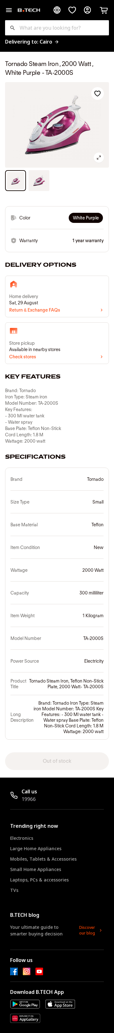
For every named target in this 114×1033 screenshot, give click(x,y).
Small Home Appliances (35, 869)
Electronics (21, 838)
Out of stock (57, 761)
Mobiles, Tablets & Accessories (43, 859)
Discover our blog (87, 930)
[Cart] (104, 10)
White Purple (86, 217)
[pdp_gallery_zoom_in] (99, 157)
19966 (29, 799)
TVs (14, 890)
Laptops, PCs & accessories (39, 880)
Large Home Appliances (35, 848)
